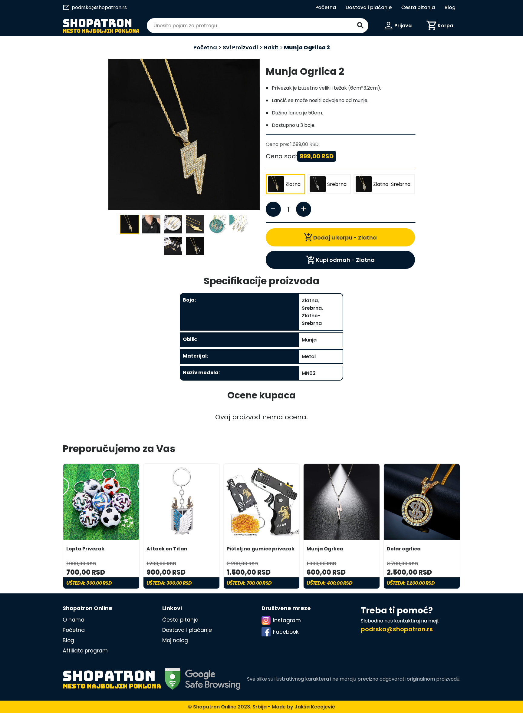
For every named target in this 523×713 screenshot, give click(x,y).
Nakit (271, 47)
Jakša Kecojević (314, 706)
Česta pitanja (418, 7)
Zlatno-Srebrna (391, 184)
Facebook (286, 631)
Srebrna (337, 184)
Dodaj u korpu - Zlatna (340, 237)
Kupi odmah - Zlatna (340, 260)
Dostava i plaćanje (369, 7)
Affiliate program (85, 650)
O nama (73, 619)
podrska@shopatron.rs (95, 7)
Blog (450, 7)
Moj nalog (175, 640)
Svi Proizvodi (240, 47)
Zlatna (293, 184)
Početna (325, 7)
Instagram (287, 620)
